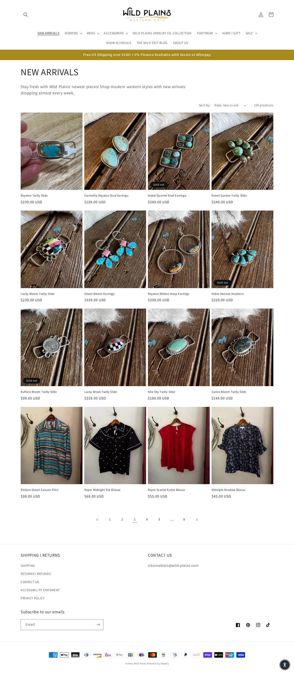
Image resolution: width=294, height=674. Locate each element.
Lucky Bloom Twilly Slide (37, 294)
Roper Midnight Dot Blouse (102, 490)
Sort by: (204, 105)
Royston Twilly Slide (34, 195)
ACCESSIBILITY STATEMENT (40, 590)
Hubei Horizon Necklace (227, 294)
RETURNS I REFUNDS (36, 574)
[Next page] (197, 520)
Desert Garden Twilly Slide (229, 195)
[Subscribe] (98, 624)
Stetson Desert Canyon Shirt (39, 490)
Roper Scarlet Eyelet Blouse (166, 490)
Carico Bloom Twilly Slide (229, 392)
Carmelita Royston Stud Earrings (106, 195)
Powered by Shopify (158, 663)
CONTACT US (30, 582)
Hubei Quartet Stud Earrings (167, 195)
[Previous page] (97, 520)
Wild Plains (140, 663)
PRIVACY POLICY (33, 598)
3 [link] (135, 519)
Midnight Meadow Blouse (228, 490)
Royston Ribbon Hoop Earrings (168, 294)
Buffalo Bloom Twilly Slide (39, 392)
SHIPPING (28, 566)
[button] (26, 15)
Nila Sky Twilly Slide (161, 392)
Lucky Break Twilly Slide (100, 392)
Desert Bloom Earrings (99, 294)
